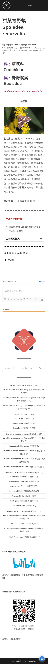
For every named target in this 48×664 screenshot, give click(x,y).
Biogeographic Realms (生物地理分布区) (21, 472)
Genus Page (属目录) (21, 428)
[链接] (30, 298)
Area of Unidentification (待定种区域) (21, 511)
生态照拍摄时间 (14, 218)
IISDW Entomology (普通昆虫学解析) (22, 537)
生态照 (11, 259)
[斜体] (8, 298)
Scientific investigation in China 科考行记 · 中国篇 (23, 467)
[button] (24, 219)
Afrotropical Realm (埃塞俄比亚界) (22, 491)
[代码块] (27, 298)
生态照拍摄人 (13, 238)
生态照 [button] (24, 101)
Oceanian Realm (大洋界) (22, 506)
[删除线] (14, 298)
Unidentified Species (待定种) (22, 524)
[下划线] (11, 298)
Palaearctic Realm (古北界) (21, 477)
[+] (36, 299)
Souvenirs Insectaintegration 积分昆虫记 (22, 434)
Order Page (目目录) (22, 419)
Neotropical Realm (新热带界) (21, 501)
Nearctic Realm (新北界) (21, 496)
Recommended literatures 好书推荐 (23, 446)
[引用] (24, 298)
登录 (43, 281)
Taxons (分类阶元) (21, 414)
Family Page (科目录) (21, 423)
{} (34, 299)
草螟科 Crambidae (13, 45)
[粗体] (5, 298)
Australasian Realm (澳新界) (21, 486)
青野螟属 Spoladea (28, 45)
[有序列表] (17, 298)
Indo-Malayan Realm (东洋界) (21, 481)
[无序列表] (21, 298)
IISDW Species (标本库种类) (18, 48)
